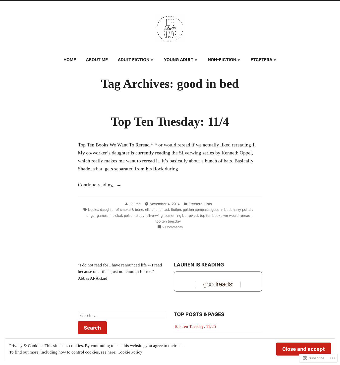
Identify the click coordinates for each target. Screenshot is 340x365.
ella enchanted (157, 210)
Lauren (135, 204)
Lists (208, 204)
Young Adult (178, 59)
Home (69, 59)
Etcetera (261, 59)
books (93, 210)
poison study (134, 216)
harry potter (242, 210)
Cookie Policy (129, 352)
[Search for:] (122, 316)
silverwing (155, 216)
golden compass (196, 210)
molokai (116, 216)
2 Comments (172, 227)
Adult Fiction (133, 59)
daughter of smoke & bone (121, 210)
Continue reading (96, 185)
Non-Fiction (222, 59)
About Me (97, 59)
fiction (176, 210)
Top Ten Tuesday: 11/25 (195, 326)
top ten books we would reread (225, 216)
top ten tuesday (168, 221)
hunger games (96, 216)
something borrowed (181, 216)
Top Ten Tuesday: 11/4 (170, 121)
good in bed (221, 210)
